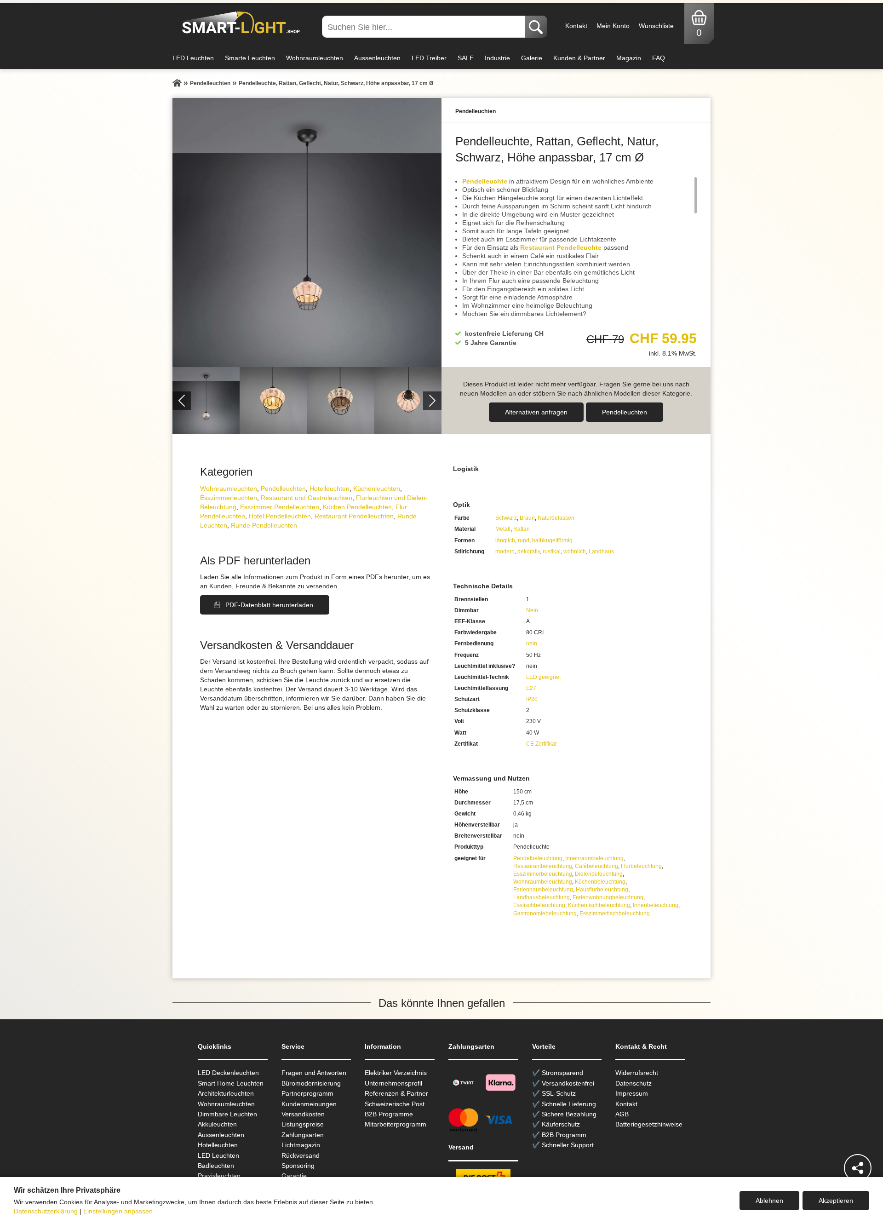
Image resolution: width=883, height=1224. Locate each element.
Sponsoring (298, 1165)
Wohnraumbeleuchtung (542, 882)
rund (523, 540)
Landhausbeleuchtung (541, 897)
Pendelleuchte (484, 181)
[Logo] (238, 23)
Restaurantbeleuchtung (542, 866)
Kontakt (576, 25)
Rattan (521, 529)
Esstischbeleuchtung (539, 905)
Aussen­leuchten (221, 1134)
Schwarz (506, 518)
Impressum (631, 1093)
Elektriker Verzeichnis (396, 1072)
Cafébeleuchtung (596, 866)
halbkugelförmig (552, 540)
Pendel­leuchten (624, 412)
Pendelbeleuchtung (537, 858)
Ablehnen (769, 1200)
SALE (466, 58)
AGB (622, 1114)
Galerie (531, 58)
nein (531, 643)
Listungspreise (302, 1124)
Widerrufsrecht (636, 1072)
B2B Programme (389, 1114)
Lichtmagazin (300, 1145)
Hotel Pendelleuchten (280, 516)
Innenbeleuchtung (655, 905)
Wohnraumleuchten (314, 58)
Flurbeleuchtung (641, 866)
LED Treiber (429, 58)
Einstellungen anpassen (118, 1211)
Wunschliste (656, 25)
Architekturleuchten (226, 1093)
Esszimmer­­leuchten (228, 497)
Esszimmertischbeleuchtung (614, 913)
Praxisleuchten (219, 1175)
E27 (531, 688)
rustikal (552, 551)
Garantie (294, 1175)
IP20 (532, 699)
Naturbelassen (556, 518)
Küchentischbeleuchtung (599, 905)
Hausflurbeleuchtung (602, 889)
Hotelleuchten (330, 488)
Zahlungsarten (302, 1134)
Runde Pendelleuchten (264, 525)
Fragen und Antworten (313, 1072)
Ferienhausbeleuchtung (543, 889)
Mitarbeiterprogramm (395, 1124)
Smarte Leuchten (250, 58)
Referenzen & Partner (396, 1093)
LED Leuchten (193, 58)
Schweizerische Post (394, 1104)
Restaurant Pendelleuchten (354, 516)
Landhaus (601, 551)
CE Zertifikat (541, 744)
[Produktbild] (307, 232)
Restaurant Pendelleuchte (561, 247)
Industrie (497, 58)
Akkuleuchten (217, 1124)
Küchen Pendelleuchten (357, 507)
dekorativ (528, 551)
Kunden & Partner (579, 58)
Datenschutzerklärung (46, 1211)
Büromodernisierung (311, 1083)
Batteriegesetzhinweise (648, 1124)
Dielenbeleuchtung (599, 874)
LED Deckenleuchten (228, 1072)
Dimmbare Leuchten (227, 1114)
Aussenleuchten (377, 58)
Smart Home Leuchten (231, 1083)
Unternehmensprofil (393, 1083)
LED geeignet (543, 677)
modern (505, 551)
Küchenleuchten (376, 488)
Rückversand (300, 1155)
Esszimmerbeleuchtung (542, 874)
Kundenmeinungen (309, 1104)
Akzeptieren (836, 1200)
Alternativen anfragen (536, 412)
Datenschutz (633, 1083)
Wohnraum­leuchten (228, 488)
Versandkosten (303, 1114)
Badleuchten (216, 1165)
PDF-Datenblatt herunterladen (269, 605)
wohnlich (574, 551)
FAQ (658, 58)
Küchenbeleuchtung (600, 882)
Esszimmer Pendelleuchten (279, 507)
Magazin (628, 58)
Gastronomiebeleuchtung (545, 913)
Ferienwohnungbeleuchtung (608, 897)
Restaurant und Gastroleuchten (306, 497)
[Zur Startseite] (177, 83)
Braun (527, 518)
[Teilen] (858, 1168)
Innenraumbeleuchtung (594, 858)
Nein (532, 610)
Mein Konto (613, 25)
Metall (502, 529)
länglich (505, 540)
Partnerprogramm (307, 1093)
